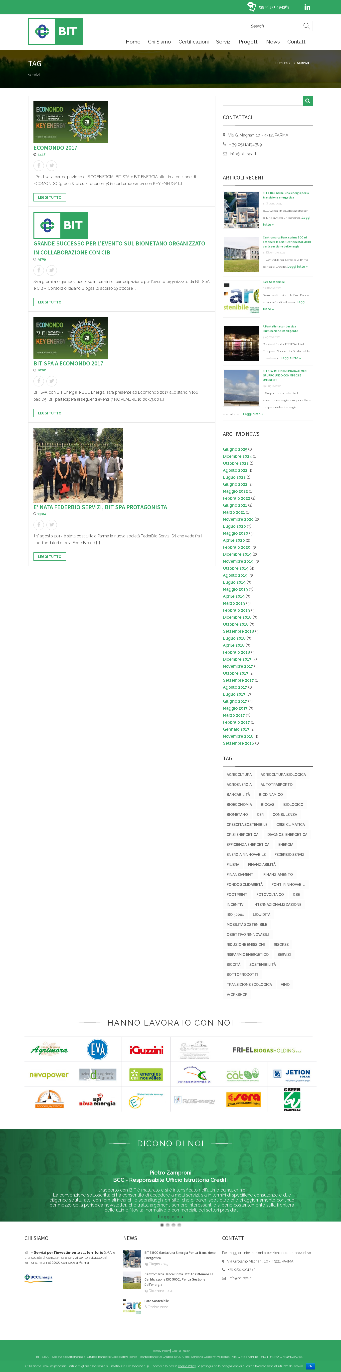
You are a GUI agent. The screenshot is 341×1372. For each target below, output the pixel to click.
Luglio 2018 (234, 638)
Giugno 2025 (235, 449)
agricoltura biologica (283, 775)
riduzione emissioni (246, 945)
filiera (233, 865)
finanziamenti (240, 875)
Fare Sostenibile (274, 282)
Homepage (283, 63)
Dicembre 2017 (237, 659)
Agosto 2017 (235, 687)
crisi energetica (242, 835)
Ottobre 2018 (236, 624)
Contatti (297, 42)
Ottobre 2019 (236, 568)
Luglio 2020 (234, 526)
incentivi (235, 905)
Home (133, 42)
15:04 (41, 514)
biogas (267, 805)
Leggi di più (170, 1216)
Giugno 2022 (235, 484)
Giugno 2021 (235, 505)
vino (285, 985)
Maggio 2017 (235, 708)
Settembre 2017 (238, 680)
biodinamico (271, 795)
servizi (284, 955)
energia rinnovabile (246, 855)
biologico (293, 805)
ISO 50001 (235, 915)
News (273, 42)
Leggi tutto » (298, 266)
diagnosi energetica (287, 835)
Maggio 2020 (235, 533)
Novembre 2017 (238, 666)
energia (285, 845)
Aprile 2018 (234, 645)
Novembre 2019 (238, 561)
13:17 (41, 154)
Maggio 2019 (235, 589)
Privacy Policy (161, 1351)
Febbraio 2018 (236, 652)
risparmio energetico (248, 955)
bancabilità (238, 795)
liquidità (261, 915)
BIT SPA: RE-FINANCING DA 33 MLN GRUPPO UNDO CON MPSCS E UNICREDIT (285, 375)
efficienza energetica (248, 845)
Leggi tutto (49, 197)
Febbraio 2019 (236, 610)
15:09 (41, 259)
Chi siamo (159, 42)
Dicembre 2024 (237, 456)
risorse (281, 945)
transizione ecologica (249, 985)
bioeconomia (239, 805)
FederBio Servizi (290, 855)
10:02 (41, 370)
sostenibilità (262, 965)
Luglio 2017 (234, 694)
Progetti (249, 42)
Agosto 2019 (235, 575)
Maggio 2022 (235, 491)
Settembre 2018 (238, 631)
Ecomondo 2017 (55, 147)
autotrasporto (277, 785)
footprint (237, 895)
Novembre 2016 (238, 736)
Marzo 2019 (234, 603)
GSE (296, 895)
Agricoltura (239, 775)
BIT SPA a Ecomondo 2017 (68, 363)
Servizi (223, 42)
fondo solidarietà (245, 885)
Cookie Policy (180, 1351)
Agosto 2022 (235, 470)
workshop (237, 995)
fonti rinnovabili (289, 885)
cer (260, 815)
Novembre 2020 (238, 519)
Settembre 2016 (238, 743)
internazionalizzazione (277, 905)
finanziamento (278, 875)
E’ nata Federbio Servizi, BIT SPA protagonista (100, 507)
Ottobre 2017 (235, 673)
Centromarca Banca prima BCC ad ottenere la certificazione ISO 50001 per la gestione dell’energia (287, 241)
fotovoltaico (270, 895)
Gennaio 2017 (236, 729)
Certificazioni (193, 42)
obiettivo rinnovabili (248, 935)
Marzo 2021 (234, 512)
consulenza (285, 815)
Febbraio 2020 (236, 547)
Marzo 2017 (234, 715)
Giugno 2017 (235, 701)
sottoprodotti (242, 975)
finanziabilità (262, 865)
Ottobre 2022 (236, 463)
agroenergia (239, 785)
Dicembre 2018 (237, 617)
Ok (310, 1366)
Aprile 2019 (234, 596)
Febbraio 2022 (236, 498)
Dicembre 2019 (237, 554)
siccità (233, 965)
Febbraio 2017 (236, 722)
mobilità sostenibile (247, 925)
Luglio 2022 (234, 477)
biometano (237, 815)
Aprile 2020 (234, 540)
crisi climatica (290, 825)
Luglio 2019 (234, 582)
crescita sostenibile (247, 825)
